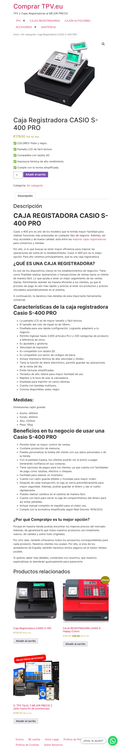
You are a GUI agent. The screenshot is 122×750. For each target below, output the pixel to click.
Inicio (16, 34)
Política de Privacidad (77, 739)
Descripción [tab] (25, 195)
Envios (20, 739)
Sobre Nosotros (53, 744)
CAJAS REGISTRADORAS (45, 20)
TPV (18, 20)
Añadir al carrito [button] (26, 640)
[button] (103, 44)
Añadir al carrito (36, 174)
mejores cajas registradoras (89, 239)
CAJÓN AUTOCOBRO (77, 20)
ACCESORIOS (24, 27)
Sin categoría (28, 34)
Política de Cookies (27, 744)
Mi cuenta (34, 739)
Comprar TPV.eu (38, 6)
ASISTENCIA (48, 27)
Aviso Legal (52, 739)
